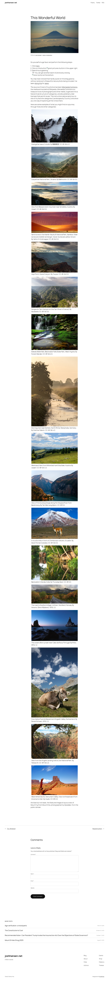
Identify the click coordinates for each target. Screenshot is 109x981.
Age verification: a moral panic (16, 926)
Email (32, 881)
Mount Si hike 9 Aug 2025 (14, 940)
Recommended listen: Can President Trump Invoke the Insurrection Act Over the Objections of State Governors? (46, 935)
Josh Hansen (38, 55)
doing (37, 83)
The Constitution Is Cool (14, 930)
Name (32, 874)
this (40, 83)
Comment (33, 854)
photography (49, 55)
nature (44, 55)
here (37, 66)
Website (32, 888)
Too (11, 829)
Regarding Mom (97, 829)
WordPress (101, 976)
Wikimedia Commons (69, 87)
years (47, 83)
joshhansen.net (11, 2)
